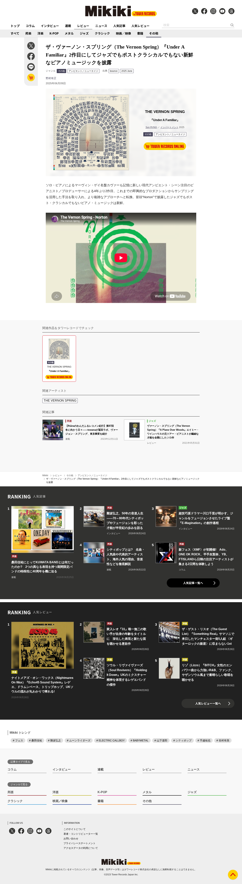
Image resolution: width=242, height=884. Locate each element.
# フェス (18, 740)
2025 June (126, 71)
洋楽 (40, 33)
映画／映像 (123, 33)
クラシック (102, 33)
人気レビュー (140, 25)
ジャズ (84, 33)
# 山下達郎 (160, 740)
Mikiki (45, 475)
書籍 (140, 33)
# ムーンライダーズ (78, 740)
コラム (30, 25)
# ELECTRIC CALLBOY (110, 740)
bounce (114, 71)
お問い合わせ (71, 838)
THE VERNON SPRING (60, 400)
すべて (15, 33)
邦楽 (28, 33)
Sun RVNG (151, 127)
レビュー (83, 25)
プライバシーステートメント (79, 843)
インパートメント (169, 127)
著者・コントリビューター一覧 (81, 834)
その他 (153, 33)
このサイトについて (75, 829)
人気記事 (119, 25)
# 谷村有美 (222, 740)
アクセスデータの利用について (81, 848)
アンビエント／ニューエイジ (83, 71)
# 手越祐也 (204, 740)
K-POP (54, 33)
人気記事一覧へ (193, 583)
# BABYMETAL (139, 740)
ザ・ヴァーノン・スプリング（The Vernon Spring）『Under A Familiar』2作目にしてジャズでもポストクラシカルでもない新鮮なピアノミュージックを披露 (122, 481)
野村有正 (51, 78)
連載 (68, 25)
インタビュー (50, 25)
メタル (69, 33)
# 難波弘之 (54, 740)
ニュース (101, 25)
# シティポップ (182, 740)
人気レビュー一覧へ (208, 703)
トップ (15, 25)
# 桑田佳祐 (35, 740)
